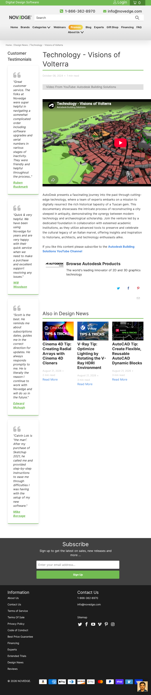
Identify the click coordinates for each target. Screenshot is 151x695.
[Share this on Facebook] (128, 288)
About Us (74, 32)
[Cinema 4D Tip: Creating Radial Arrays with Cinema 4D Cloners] (58, 331)
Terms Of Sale (16, 617)
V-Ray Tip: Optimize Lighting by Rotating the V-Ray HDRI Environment (91, 356)
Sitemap (82, 617)
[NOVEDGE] (20, 14)
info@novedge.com (125, 11)
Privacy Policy (16, 623)
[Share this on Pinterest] (138, 288)
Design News (15, 662)
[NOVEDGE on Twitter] (80, 624)
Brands (25, 27)
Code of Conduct (18, 630)
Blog (88, 27)
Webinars (60, 27)
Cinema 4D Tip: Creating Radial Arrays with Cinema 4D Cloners (57, 353)
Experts (99, 27)
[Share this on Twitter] (118, 288)
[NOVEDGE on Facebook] (86, 624)
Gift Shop (112, 27)
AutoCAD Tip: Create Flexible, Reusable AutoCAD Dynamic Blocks (127, 353)
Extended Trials (17, 655)
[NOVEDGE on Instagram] (113, 624)
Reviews (12, 668)
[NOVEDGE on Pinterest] (106, 624)
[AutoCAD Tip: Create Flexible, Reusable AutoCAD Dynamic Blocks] (127, 331)
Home (14, 27)
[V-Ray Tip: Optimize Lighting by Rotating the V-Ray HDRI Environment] (92, 331)
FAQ (139, 27)
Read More (50, 379)
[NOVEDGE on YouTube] (93, 624)
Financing (127, 27)
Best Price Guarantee (20, 636)
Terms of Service (18, 610)
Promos (76, 27)
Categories (39, 27)
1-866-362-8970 (80, 11)
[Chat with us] (142, 686)
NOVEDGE (24, 680)
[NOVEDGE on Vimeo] (100, 624)
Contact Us (14, 604)
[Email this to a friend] (138, 298)
